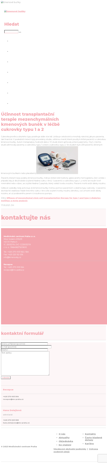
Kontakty (14, 82)
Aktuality (14, 51)
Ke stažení (15, 72)
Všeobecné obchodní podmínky (70, 449)
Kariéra (13, 103)
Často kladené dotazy (21, 93)
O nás (12, 41)
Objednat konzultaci (21, 62)
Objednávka (66, 441)
